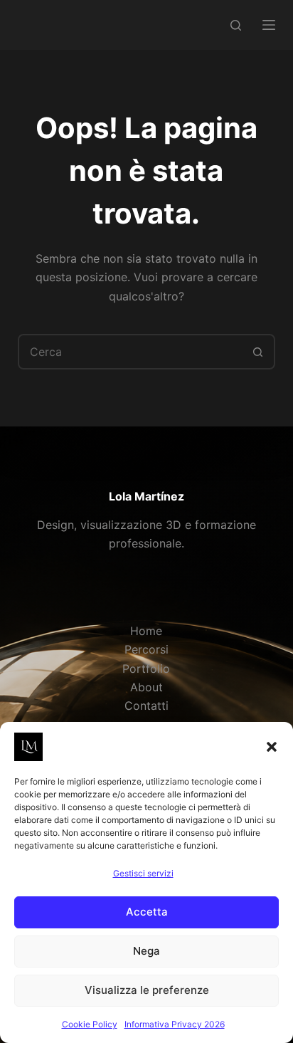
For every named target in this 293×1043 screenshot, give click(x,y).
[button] (272, 747)
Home (146, 631)
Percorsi (146, 649)
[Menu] (268, 25)
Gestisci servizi (143, 873)
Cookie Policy (89, 1024)
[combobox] (130, 351)
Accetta (147, 911)
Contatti (146, 705)
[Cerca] (235, 25)
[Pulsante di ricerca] (257, 351)
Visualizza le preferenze (147, 990)
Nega (146, 951)
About (146, 687)
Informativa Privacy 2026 (174, 1024)
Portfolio (146, 668)
